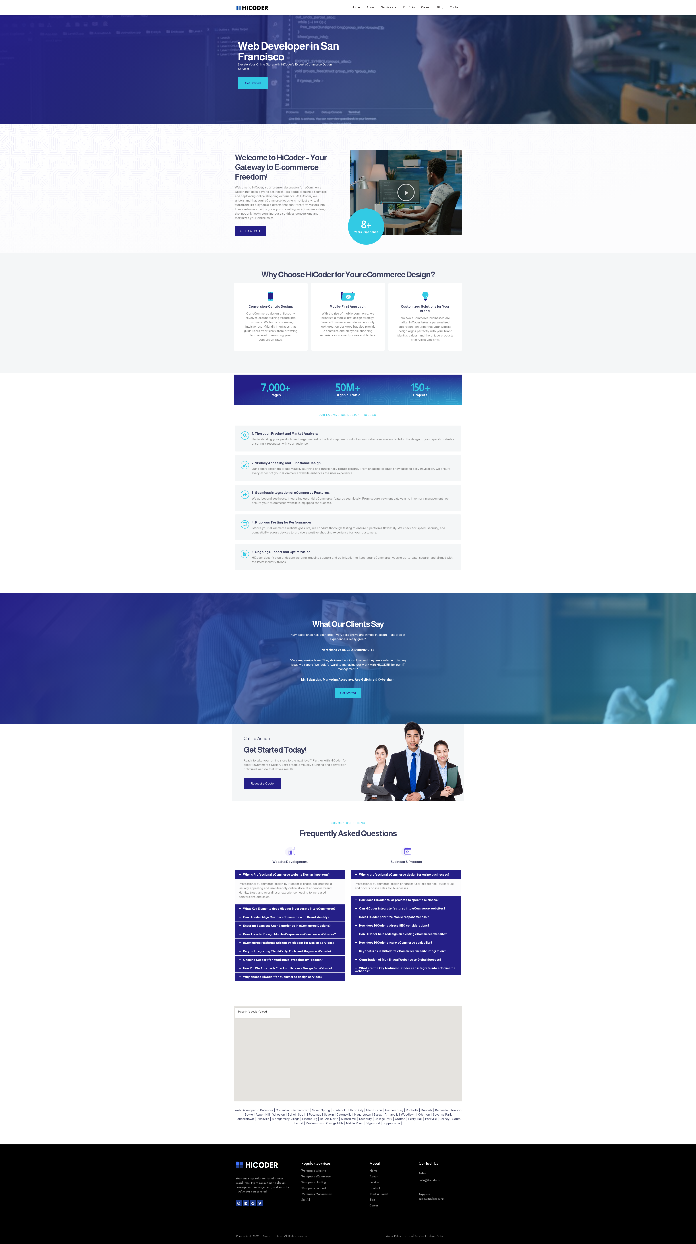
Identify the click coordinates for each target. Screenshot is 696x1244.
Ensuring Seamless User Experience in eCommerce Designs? (287, 925)
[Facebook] (253, 1203)
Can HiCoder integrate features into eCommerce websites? (402, 908)
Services (387, 7)
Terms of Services (413, 1236)
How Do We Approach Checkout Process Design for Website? (287, 968)
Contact (455, 7)
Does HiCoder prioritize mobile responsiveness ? (394, 917)
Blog (440, 7)
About (370, 7)
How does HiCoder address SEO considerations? (394, 925)
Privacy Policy (393, 1236)
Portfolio (409, 7)
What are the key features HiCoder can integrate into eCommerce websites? (405, 969)
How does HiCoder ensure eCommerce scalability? (395, 942)
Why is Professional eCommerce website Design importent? (286, 874)
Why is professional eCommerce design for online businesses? (404, 874)
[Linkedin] (246, 1203)
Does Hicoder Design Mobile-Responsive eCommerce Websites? (289, 934)
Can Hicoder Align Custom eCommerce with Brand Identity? (286, 917)
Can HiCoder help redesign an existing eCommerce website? (403, 934)
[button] (406, 192)
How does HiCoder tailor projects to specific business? (398, 900)
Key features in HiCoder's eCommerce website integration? (402, 951)
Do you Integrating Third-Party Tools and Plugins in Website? (287, 951)
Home (356, 7)
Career (426, 7)
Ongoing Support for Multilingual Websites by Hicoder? (283, 960)
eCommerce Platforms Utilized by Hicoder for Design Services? (288, 943)
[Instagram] (239, 1203)
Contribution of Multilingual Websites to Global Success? (400, 959)
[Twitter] (260, 1203)
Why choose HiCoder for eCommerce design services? (282, 977)
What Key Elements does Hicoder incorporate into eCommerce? (289, 908)
